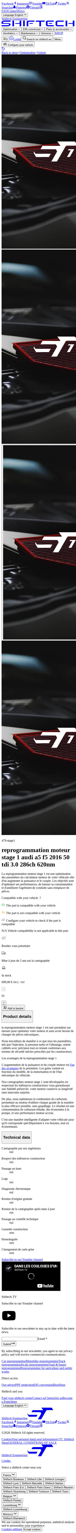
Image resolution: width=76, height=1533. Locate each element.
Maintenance (28, 33)
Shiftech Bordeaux (13, 1479)
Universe (46, 33)
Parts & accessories (58, 29)
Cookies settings (12, 1529)
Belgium (8, 1496)
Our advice (8, 1384)
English (13, 15)
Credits (6, 1460)
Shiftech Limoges (55, 1479)
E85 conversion (32, 29)
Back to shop (10, 52)
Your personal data (23, 1439)
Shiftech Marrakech (14, 1518)
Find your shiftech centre (17, 1398)
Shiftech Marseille (32, 1483)
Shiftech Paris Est (13, 1487)
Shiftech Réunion (63, 1487)
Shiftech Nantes (54, 1483)
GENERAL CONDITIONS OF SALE (32, 1442)
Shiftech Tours (60, 1491)
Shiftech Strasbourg (14, 1491)
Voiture (41, 52)
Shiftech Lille (34, 1479)
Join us (58, 1398)
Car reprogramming (14, 1361)
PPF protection (24, 1384)
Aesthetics (9, 33)
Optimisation (10, 29)
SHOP (59, 33)
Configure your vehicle (20, 45)
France (7, 1475)
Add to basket (15, 1008)
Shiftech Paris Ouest (38, 1487)
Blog (56, 1384)
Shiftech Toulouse (39, 1491)
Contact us (38, 1398)
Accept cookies (32, 1529)
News (21, 11)
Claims (49, 1398)
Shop (62, 1384)
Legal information (46, 1439)
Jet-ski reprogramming (34, 1364)
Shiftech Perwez (12, 1500)
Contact (12, 11)
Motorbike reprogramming (42, 1361)
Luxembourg (10, 1505)
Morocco (8, 1514)
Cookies (7, 1439)
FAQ (5, 11)
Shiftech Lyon (11, 1483)
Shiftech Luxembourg (15, 1509)
